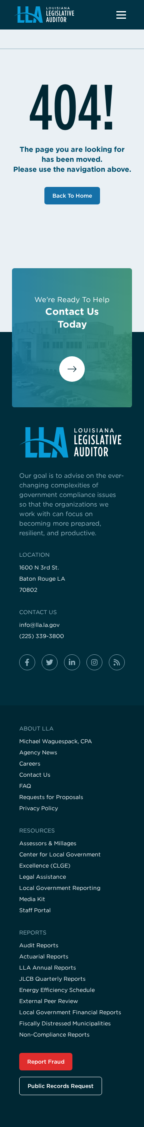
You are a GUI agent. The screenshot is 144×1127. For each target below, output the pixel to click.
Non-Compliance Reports (54, 1034)
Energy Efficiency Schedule (57, 990)
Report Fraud (45, 1061)
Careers (29, 763)
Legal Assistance (42, 877)
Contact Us (34, 775)
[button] (121, 15)
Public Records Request (61, 1086)
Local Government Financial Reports (70, 1012)
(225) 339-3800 (41, 636)
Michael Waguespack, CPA (55, 741)
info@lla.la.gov (39, 625)
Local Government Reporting (59, 888)
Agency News (38, 752)
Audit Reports (38, 945)
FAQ (25, 786)
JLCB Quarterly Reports (52, 979)
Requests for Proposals (51, 797)
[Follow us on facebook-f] (27, 662)
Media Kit (32, 899)
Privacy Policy (38, 808)
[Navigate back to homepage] (44, 15)
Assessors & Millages (47, 843)
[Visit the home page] (72, 442)
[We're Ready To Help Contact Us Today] (72, 369)
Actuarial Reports (43, 956)
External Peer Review (48, 1001)
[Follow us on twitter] (50, 662)
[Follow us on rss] (117, 662)
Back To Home (72, 195)
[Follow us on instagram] (94, 662)
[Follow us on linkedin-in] (72, 662)
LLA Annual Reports (47, 967)
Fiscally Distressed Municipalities (65, 1023)
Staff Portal (35, 910)
